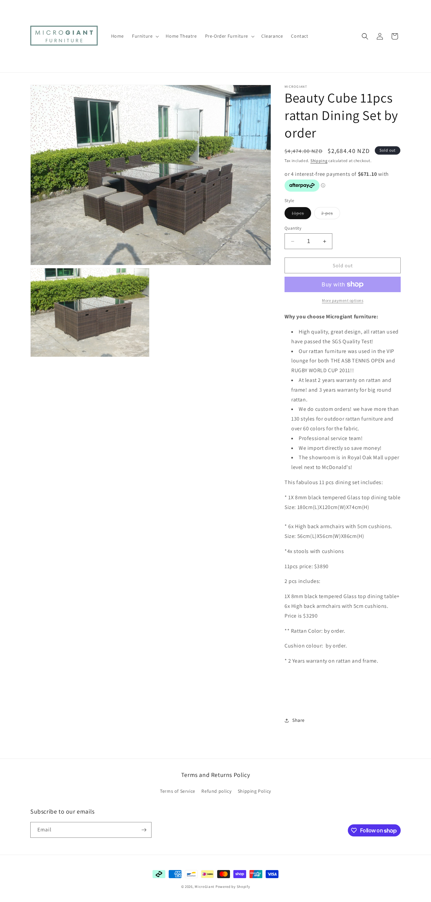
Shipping (319, 160)
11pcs (301, 214)
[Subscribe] (143, 830)
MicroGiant (204, 886)
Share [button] (298, 720)
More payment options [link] (342, 300)
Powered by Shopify (233, 886)
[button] (145, 36)
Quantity (293, 228)
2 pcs (330, 214)
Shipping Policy (254, 791)
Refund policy (216, 791)
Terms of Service (177, 791)
